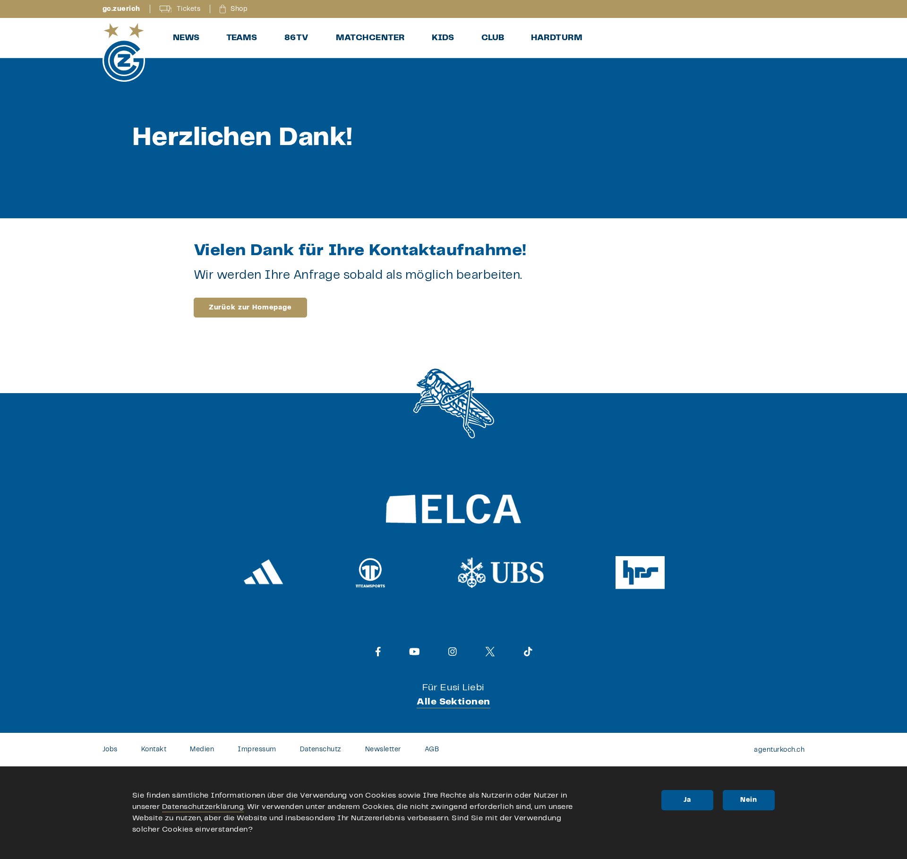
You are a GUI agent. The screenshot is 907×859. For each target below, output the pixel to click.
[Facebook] (378, 651)
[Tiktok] (528, 651)
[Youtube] (414, 651)
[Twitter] (490, 651)
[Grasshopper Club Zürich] (124, 52)
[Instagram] (452, 651)
